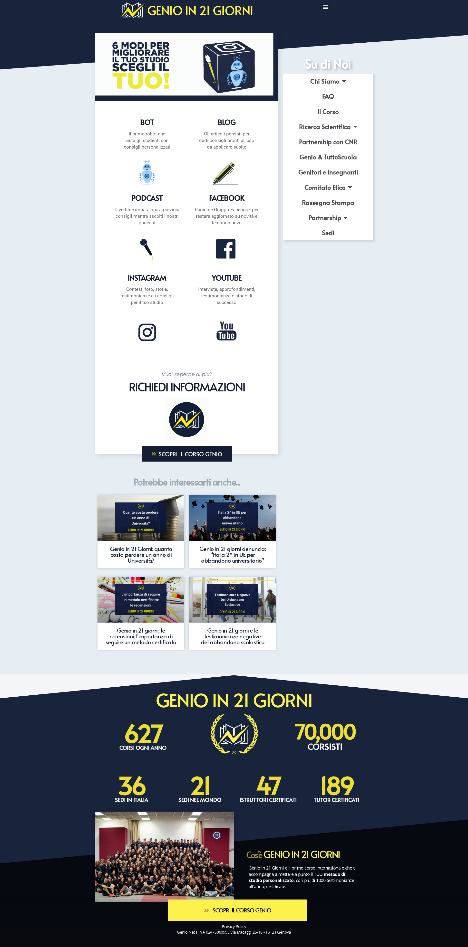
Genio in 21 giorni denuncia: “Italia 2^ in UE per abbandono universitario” (232, 554)
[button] (326, 7)
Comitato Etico (325, 187)
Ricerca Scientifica (325, 126)
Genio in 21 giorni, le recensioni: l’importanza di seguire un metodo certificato (141, 636)
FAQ (328, 96)
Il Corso (328, 111)
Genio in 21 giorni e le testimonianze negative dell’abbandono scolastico (232, 636)
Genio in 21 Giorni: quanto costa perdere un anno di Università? (141, 554)
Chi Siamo (325, 80)
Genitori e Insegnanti (328, 171)
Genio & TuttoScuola (328, 156)
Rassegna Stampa (328, 202)
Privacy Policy (234, 926)
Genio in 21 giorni (200, 10)
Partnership (325, 217)
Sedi (328, 232)
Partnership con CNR (328, 141)
